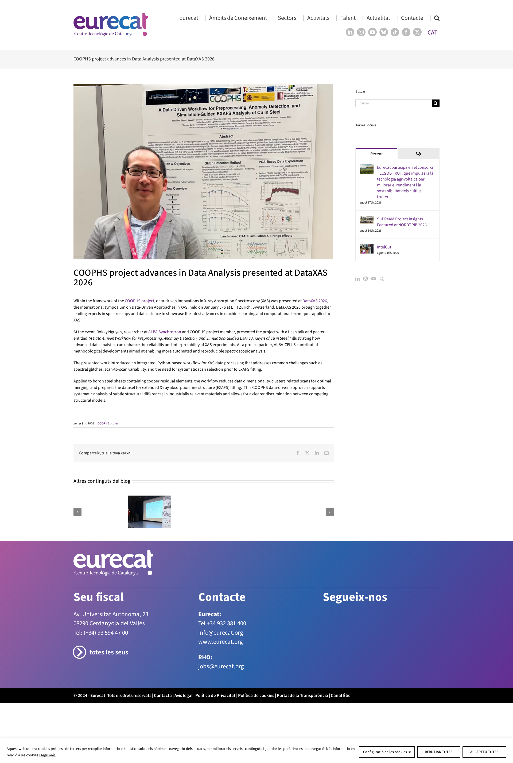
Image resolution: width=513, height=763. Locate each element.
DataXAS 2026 (314, 301)
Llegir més (47, 755)
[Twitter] (381, 279)
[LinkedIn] (357, 279)
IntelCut (384, 247)
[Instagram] (365, 279)
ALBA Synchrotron (164, 332)
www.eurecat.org (220, 641)
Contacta (163, 695)
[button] (437, 17)
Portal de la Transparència (302, 695)
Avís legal (183, 695)
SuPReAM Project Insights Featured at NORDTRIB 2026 (402, 222)
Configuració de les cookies (385, 752)
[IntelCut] (367, 247)
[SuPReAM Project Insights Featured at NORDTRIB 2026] (367, 219)
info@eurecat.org (220, 632)
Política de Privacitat (215, 695)
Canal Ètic (340, 695)
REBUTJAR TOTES (439, 752)
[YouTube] (373, 279)
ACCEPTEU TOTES (484, 752)
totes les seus (109, 652)
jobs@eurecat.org (221, 666)
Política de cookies (256, 695)
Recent (376, 154)
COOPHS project (139, 301)
